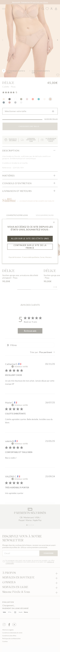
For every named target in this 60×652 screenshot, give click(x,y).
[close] (54, 222)
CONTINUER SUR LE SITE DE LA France (30, 246)
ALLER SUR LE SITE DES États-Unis (30, 238)
